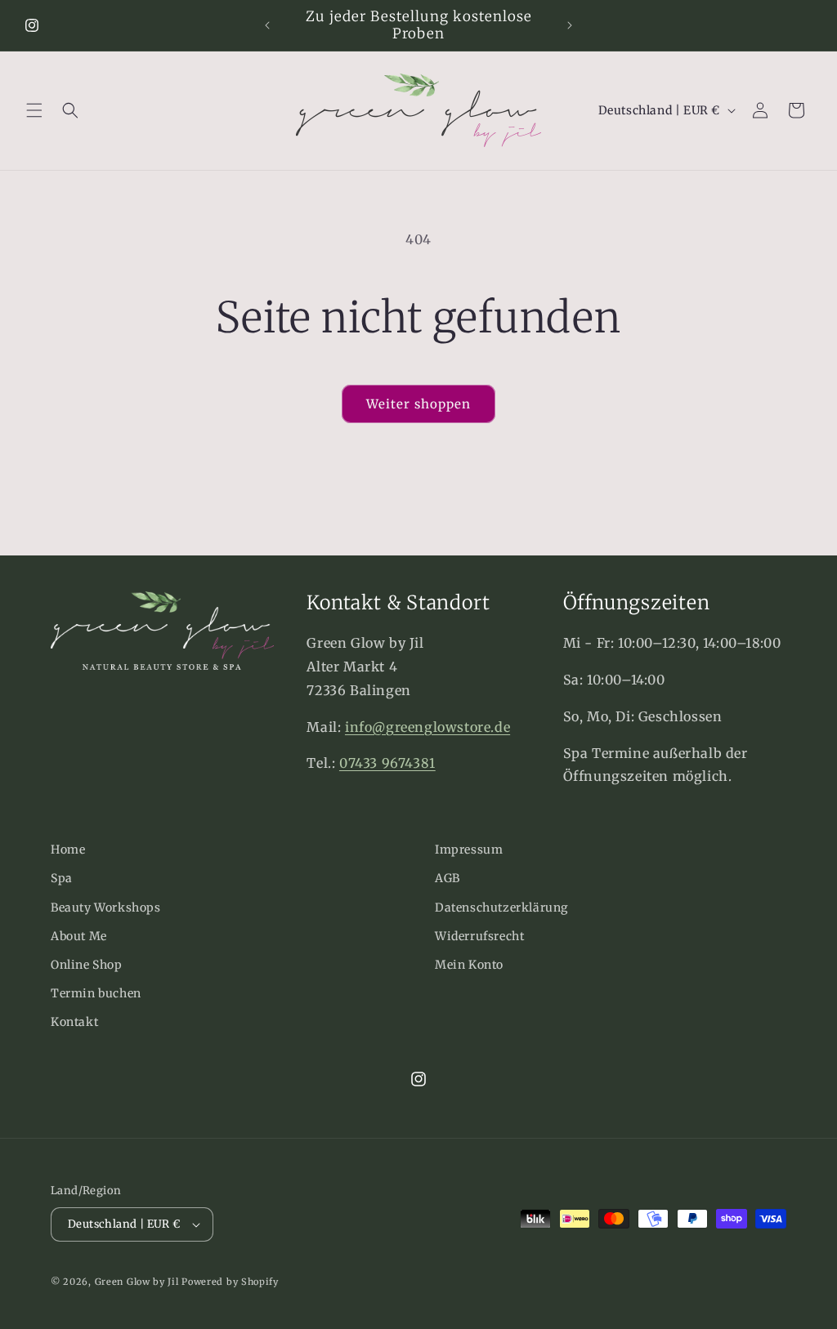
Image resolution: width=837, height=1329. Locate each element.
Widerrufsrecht (479, 936)
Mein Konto (469, 964)
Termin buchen (96, 993)
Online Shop (87, 964)
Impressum (469, 849)
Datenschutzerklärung (501, 907)
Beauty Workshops (106, 907)
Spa (62, 878)
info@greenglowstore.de (427, 727)
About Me (79, 936)
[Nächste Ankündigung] (570, 25)
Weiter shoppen (418, 404)
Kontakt (74, 1022)
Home (68, 849)
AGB (447, 878)
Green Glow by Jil (137, 1281)
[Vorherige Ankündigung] (267, 25)
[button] (34, 110)
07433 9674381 (387, 763)
